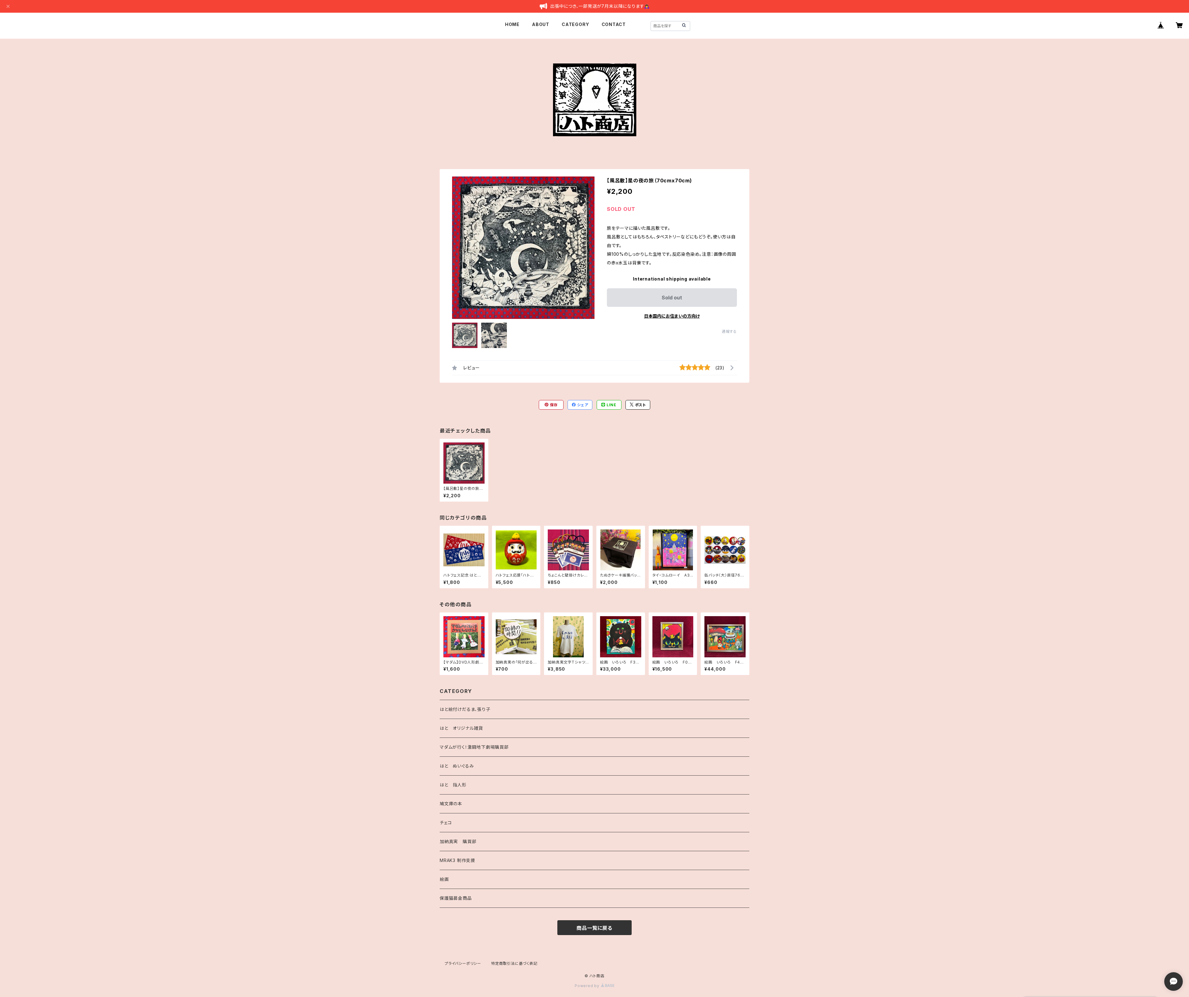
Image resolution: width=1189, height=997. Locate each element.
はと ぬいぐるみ (457, 765)
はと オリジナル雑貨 (461, 728)
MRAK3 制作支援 (457, 860)
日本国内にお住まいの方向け (672, 316)
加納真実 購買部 (458, 841)
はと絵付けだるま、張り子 (465, 709)
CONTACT (614, 24)
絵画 (444, 879)
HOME (512, 24)
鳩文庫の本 (451, 803)
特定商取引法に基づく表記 (514, 963)
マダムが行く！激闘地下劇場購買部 (474, 747)
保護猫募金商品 (456, 898)
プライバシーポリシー (463, 963)
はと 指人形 (453, 784)
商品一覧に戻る (594, 928)
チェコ (446, 822)
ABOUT (540, 24)
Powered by (588, 985)
